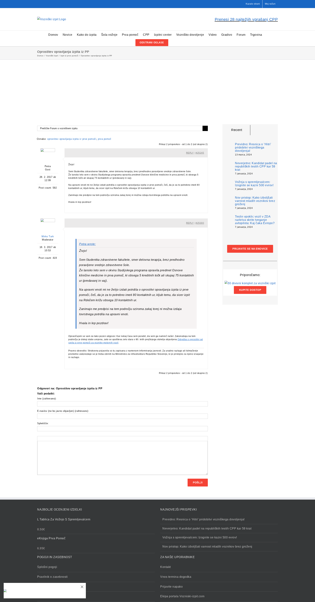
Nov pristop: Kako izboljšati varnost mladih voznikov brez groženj (255, 201)
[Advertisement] (157, 86)
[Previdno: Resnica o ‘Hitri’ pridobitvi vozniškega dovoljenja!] (228, 148)
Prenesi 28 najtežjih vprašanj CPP (246, 19)
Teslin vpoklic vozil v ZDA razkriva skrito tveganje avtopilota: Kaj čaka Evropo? (255, 220)
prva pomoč (104, 139)
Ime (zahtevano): (47, 398)
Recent (236, 130)
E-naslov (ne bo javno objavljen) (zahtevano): (63, 411)
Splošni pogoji (47, 566)
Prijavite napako (171, 586)
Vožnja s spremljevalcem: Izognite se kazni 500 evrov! (254, 183)
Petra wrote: (87, 244)
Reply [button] (190, 153)
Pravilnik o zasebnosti (52, 576)
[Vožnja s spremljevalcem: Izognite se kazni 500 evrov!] (228, 185)
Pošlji (198, 482)
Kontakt (165, 566)
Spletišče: (43, 423)
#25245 (200, 153)
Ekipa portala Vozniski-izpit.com (182, 596)
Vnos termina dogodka (175, 576)
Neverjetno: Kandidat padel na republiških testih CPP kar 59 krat (256, 166)
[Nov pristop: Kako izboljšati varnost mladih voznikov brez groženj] (228, 202)
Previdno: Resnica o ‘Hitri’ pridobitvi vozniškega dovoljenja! (253, 147)
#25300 (200, 223)
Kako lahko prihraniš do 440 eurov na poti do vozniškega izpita (44, 591)
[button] (174, 42)
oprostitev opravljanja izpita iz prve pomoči (71, 139)
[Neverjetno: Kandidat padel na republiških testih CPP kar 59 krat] (228, 168)
